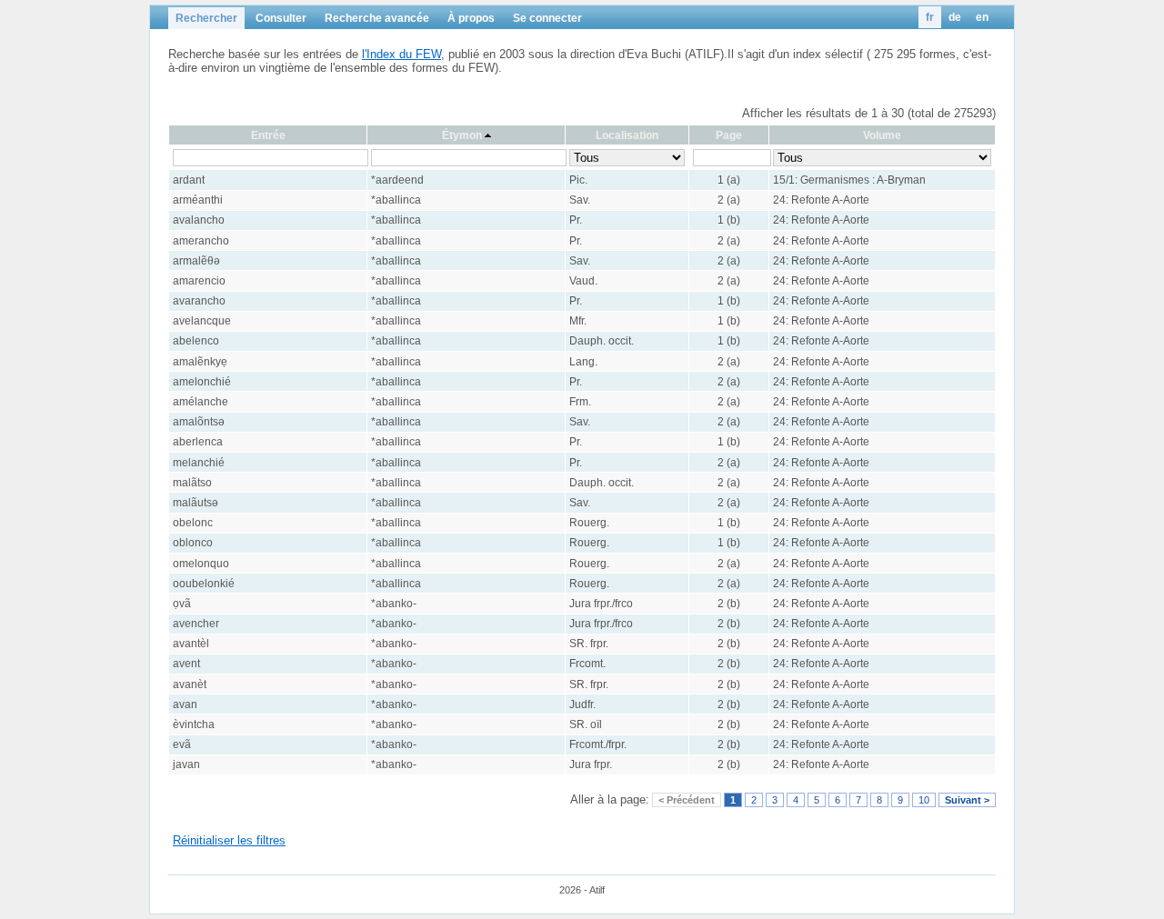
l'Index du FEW (401, 54)
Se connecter (547, 18)
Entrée (268, 135)
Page (729, 135)
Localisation (627, 135)
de (954, 17)
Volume (882, 135)
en (982, 17)
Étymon (462, 135)
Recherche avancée (377, 18)
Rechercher (206, 18)
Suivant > (967, 799)
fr (930, 17)
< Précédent (686, 799)
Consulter (281, 18)
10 (923, 799)
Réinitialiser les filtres (229, 840)
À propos (471, 18)
